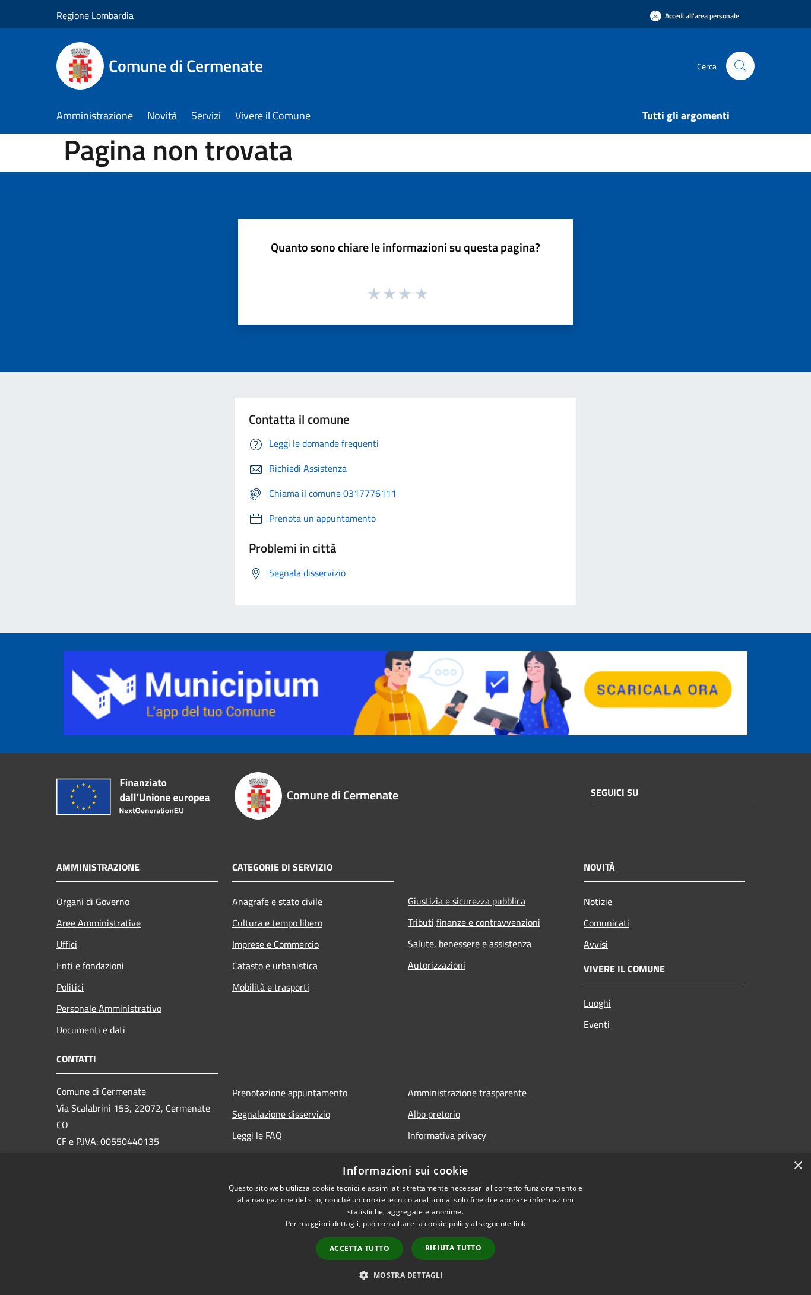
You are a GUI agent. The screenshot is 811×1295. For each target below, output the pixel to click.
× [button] (797, 1165)
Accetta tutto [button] (359, 1248)
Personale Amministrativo (108, 1008)
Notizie (598, 901)
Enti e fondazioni (90, 965)
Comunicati (606, 923)
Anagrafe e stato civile (277, 901)
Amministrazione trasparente (468, 1092)
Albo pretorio (434, 1114)
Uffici (66, 944)
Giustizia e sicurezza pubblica (466, 901)
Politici (70, 987)
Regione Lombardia (95, 15)
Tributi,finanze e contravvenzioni (474, 922)
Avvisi (596, 944)
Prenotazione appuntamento (289, 1092)
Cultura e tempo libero (277, 923)
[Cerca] (740, 66)
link (519, 1223)
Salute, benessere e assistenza (469, 944)
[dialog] (405, 1224)
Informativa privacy (447, 1135)
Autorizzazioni (436, 965)
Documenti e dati (90, 1030)
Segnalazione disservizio (281, 1114)
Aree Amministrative (98, 923)
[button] (405, 1275)
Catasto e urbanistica (275, 965)
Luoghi (597, 1003)
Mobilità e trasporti (270, 987)
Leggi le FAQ (257, 1135)
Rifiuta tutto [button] (453, 1248)
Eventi (597, 1024)
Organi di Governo (92, 901)
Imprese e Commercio (275, 944)
